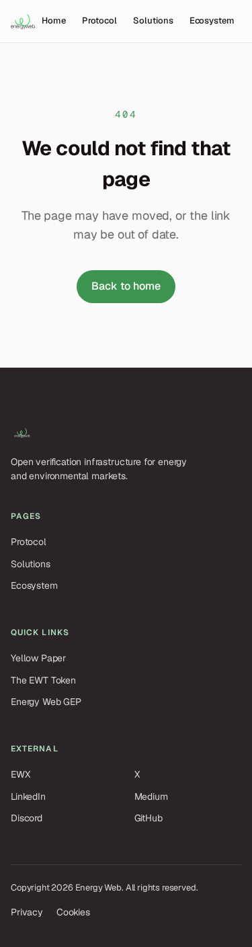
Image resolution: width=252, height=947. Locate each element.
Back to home (125, 286)
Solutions (153, 20)
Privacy (27, 912)
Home (54, 20)
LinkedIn (28, 796)
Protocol (99, 20)
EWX (20, 774)
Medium (151, 796)
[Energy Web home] (23, 21)
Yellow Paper (38, 658)
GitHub (148, 818)
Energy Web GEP (46, 702)
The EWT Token (43, 680)
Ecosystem (212, 20)
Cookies (73, 912)
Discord (26, 818)
